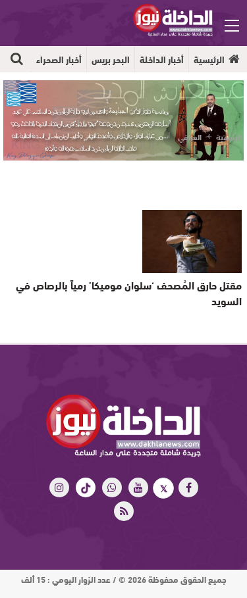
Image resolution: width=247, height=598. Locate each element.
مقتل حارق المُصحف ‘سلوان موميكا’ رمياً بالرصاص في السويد (129, 292)
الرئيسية (209, 59)
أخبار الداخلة (162, 59)
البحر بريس (111, 59)
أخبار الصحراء (59, 59)
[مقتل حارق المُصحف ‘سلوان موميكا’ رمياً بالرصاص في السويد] (192, 241)
